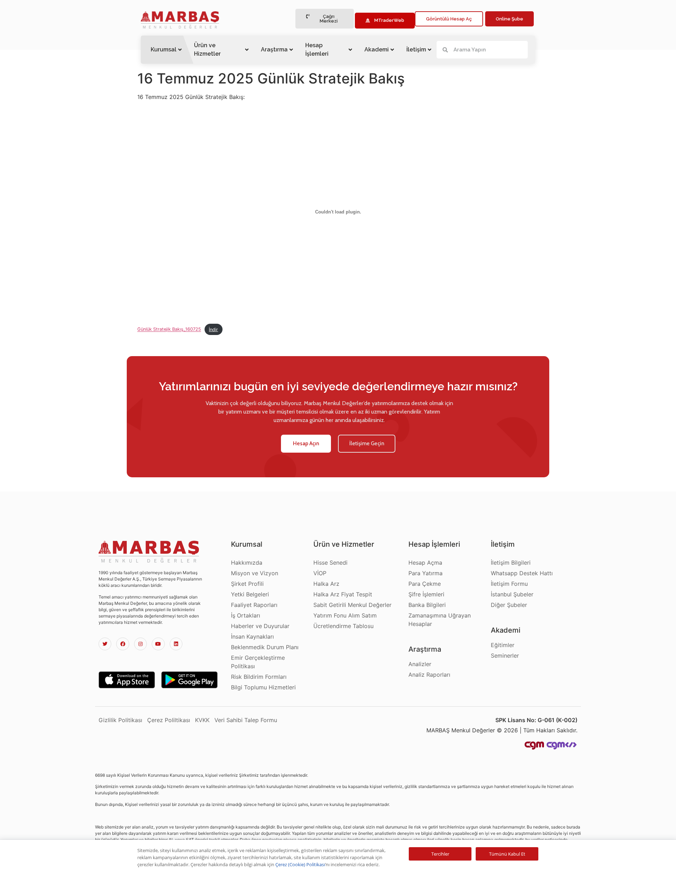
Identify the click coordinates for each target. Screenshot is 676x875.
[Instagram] (140, 644)
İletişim (416, 49)
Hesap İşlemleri (316, 49)
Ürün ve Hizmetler (207, 49)
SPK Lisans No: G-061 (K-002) (536, 720)
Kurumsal (163, 49)
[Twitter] (105, 644)
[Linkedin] (176, 644)
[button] (324, 19)
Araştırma (274, 49)
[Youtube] (158, 644)
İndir (213, 329)
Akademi (376, 49)
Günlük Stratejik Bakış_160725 (169, 329)
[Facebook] (122, 644)
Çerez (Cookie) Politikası (300, 864)
